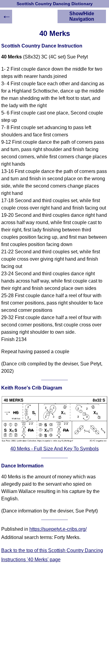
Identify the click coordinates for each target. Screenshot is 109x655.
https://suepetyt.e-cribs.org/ (58, 529)
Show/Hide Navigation (81, 16)
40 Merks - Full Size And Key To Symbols (54, 448)
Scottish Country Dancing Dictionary (55, 4)
